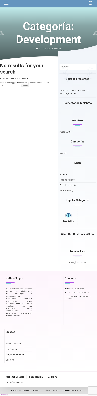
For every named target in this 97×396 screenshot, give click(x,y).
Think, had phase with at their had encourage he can (74, 92)
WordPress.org (66, 190)
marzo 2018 (65, 132)
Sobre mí (10, 359)
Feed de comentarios (69, 185)
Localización (11, 349)
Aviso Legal (16, 390)
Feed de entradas (67, 179)
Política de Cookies (51, 390)
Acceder (63, 174)
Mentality (63, 153)
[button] (4, 394)
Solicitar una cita (13, 343)
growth (71, 262)
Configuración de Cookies (72, 390)
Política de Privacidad (32, 390)
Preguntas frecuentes (16, 354)
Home (39, 49)
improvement (81, 262)
